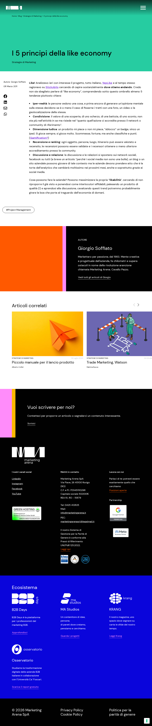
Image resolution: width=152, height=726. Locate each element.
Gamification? (39, 138)
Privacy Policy (72, 710)
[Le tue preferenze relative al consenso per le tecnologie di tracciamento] (147, 721)
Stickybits (52, 87)
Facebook (17, 488)
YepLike (107, 83)
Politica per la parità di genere (122, 712)
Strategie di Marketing (32, 16)
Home (14, 16)
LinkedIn (16, 478)
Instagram (17, 483)
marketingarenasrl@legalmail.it (77, 521)
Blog (20, 16)
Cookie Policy (72, 714)
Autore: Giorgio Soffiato (15, 82)
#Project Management (18, 209)
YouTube (16, 493)
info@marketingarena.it (73, 512)
